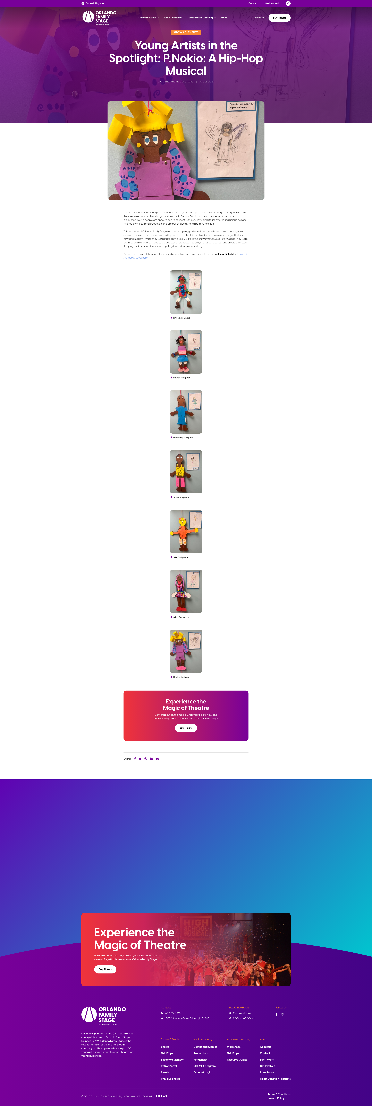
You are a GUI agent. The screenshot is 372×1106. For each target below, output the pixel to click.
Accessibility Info (95, 3)
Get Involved (272, 3)
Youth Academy (203, 1039)
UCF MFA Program (205, 1066)
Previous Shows (170, 1079)
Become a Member (172, 1060)
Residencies (201, 1060)
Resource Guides (237, 1060)
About (263, 1039)
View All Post (276, 808)
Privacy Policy (276, 1098)
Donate (259, 17)
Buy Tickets (279, 18)
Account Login (202, 1072)
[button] (186, 728)
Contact (252, 3)
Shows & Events (170, 1039)
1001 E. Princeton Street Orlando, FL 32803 (187, 1018)
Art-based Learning (238, 1039)
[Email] (157, 759)
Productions (201, 1053)
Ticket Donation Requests (275, 1079)
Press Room (267, 1072)
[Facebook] (135, 759)
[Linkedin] (151, 759)
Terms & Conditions (279, 1094)
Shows (165, 1047)
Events (165, 1072)
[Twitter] (140, 759)
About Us (265, 1047)
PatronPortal (169, 1066)
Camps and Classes (205, 1047)
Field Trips (167, 1053)
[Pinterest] (146, 759)
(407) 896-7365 (172, 1013)
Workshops (233, 1047)
